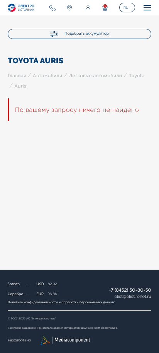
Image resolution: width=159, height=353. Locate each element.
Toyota (137, 75)
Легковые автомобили (95, 75)
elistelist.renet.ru (132, 296)
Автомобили (47, 75)
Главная (17, 75)
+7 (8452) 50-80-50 (130, 290)
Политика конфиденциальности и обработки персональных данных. (61, 302)
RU (126, 8)
